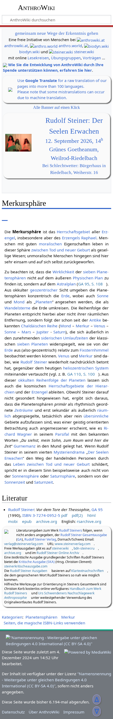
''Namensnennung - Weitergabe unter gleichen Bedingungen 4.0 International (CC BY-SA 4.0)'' (56, 679)
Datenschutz (13, 712)
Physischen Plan (88, 277)
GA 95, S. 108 (90, 283)
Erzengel (40, 392)
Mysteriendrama (69, 452)
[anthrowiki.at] (91, 39)
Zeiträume (23, 410)
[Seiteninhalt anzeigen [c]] (5, 217)
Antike (95, 320)
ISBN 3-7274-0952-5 (41, 515)
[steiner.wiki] (61, 51)
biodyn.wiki (29, 51)
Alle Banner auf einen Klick (56, 107)
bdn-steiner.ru (84, 548)
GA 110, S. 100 (81, 374)
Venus (99, 325)
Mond (19, 301)
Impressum (73, 712)
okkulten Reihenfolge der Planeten (52, 380)
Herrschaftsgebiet (73, 231)
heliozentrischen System (86, 368)
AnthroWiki (36, 7)
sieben (89, 271)
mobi (13, 521)
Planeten (43, 301)
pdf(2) (77, 515)
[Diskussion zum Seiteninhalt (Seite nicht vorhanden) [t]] (16, 217)
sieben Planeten (32, 344)
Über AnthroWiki (44, 712)
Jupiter (43, 331)
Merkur (82, 325)
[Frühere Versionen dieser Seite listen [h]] (94, 217)
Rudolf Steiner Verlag (40, 539)
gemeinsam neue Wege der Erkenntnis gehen (56, 33)
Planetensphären (41, 617)
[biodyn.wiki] (96, 45)
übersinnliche (96, 416)
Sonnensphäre (25, 476)
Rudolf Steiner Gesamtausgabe (83, 535)
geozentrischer (44, 290)
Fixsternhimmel (94, 350)
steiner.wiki (84, 51)
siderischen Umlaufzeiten (64, 338)
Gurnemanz (24, 446)
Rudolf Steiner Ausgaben (28, 571)
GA (19, 539)
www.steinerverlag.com (72, 544)
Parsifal (62, 434)
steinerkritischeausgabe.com (25, 566)
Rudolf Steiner (33, 362)
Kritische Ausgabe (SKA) (37, 562)
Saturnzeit (43, 482)
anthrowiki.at (16, 45)
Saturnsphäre (62, 476)
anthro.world (70, 45)
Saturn (59, 331)
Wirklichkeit (63, 271)
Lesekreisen (38, 57)
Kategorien (12, 617)
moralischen (50, 243)
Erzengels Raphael (79, 237)
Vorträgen (92, 57)
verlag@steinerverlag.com (23, 544)
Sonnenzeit (14, 482)
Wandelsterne (17, 307)
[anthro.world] (44, 45)
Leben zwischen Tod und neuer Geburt (51, 464)
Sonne (103, 295)
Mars (26, 331)
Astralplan (66, 283)
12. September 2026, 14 (74, 141)
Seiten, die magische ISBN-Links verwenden (44, 622)
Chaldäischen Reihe (39, 325)
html (91, 515)
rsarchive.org (89, 521)
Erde (65, 295)
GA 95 (97, 509)
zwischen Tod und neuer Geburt (60, 249)
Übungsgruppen (66, 57)
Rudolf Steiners (70, 530)
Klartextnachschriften (87, 571)
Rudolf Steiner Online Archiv (58, 553)
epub (27, 521)
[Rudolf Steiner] (6, 531)
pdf (64, 515)
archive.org (46, 521)
